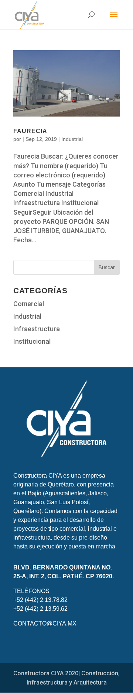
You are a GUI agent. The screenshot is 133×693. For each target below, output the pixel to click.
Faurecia (30, 131)
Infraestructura (36, 329)
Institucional (32, 341)
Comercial (28, 304)
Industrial (72, 139)
